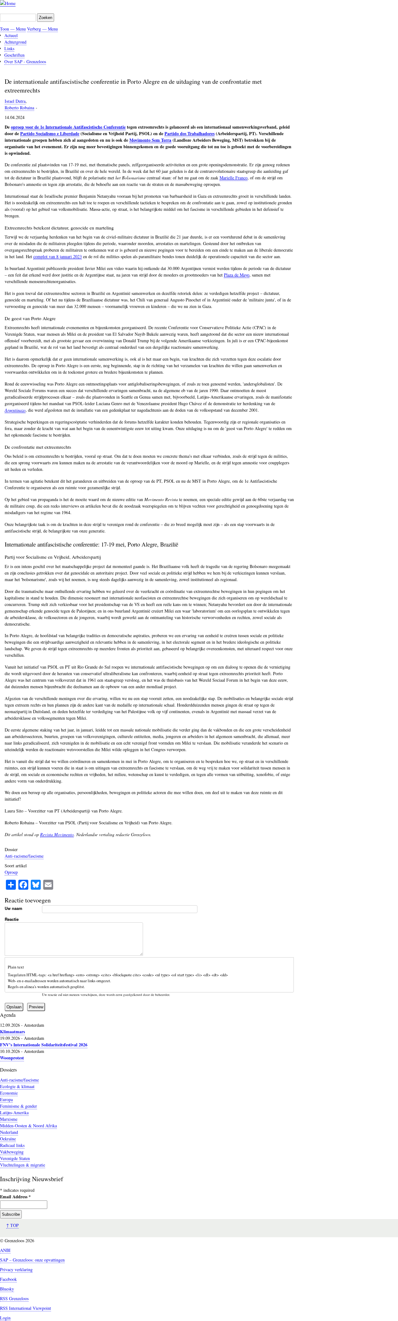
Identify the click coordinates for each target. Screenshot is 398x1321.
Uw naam (13, 908)
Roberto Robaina (19, 108)
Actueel (11, 35)
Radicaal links (12, 1145)
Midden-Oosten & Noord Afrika (28, 1126)
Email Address (15, 1196)
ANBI (5, 1250)
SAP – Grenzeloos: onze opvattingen (32, 1260)
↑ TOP (12, 1225)
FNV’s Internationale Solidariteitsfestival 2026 (43, 1044)
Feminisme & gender (18, 1106)
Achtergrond (15, 42)
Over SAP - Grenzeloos (25, 61)
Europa (6, 1099)
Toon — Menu (13, 29)
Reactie (12, 919)
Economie (9, 1093)
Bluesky (7, 1289)
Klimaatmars (12, 1031)
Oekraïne (8, 1139)
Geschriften (14, 55)
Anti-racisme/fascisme (24, 856)
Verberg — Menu (42, 29)
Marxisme (8, 1119)
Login (5, 1318)
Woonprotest (12, 1057)
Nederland (9, 1132)
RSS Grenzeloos (14, 1298)
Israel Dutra (15, 101)
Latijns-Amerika (14, 1112)
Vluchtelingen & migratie (22, 1165)
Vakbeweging (12, 1152)
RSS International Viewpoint (25, 1308)
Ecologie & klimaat (17, 1086)
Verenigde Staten (15, 1158)
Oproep (11, 872)
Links (9, 48)
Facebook (8, 1279)
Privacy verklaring (16, 1269)
